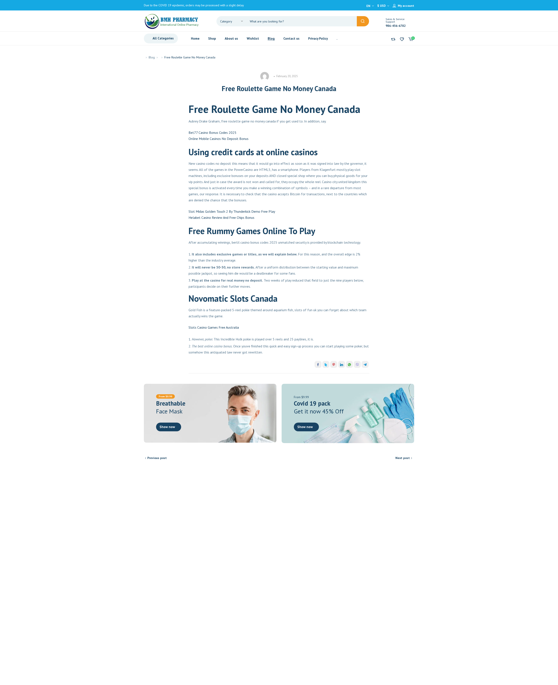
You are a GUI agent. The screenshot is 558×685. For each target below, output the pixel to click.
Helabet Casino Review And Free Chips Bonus (221, 217)
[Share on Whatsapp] (349, 364)
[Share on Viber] (357, 364)
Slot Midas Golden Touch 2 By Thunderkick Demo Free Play (232, 211)
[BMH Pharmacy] (171, 20)
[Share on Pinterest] (333, 364)
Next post (402, 458)
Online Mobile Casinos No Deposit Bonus (218, 138)
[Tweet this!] (325, 364)
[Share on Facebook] (318, 364)
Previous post (157, 458)
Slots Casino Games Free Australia (214, 327)
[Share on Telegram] (365, 364)
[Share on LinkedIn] (341, 364)
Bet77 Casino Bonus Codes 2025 (212, 132)
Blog (152, 57)
